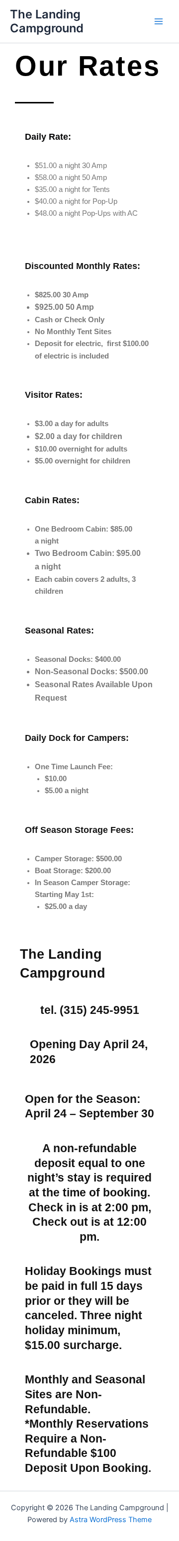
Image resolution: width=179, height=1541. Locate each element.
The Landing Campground (47, 21)
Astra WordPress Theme (111, 1519)
